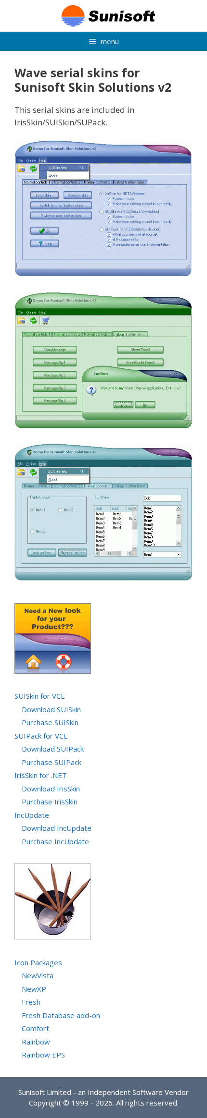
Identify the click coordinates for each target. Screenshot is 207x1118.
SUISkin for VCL (39, 696)
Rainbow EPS (43, 1054)
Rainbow (36, 1041)
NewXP (34, 989)
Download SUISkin (51, 709)
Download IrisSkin (51, 788)
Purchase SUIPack (51, 762)
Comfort (35, 1028)
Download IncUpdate (56, 828)
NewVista (37, 975)
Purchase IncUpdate (55, 841)
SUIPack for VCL (40, 736)
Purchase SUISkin (50, 722)
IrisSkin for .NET (40, 775)
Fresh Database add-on (61, 1015)
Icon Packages (38, 962)
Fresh (31, 1002)
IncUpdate (31, 815)
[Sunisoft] (103, 15)
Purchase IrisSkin (50, 801)
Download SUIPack (53, 748)
